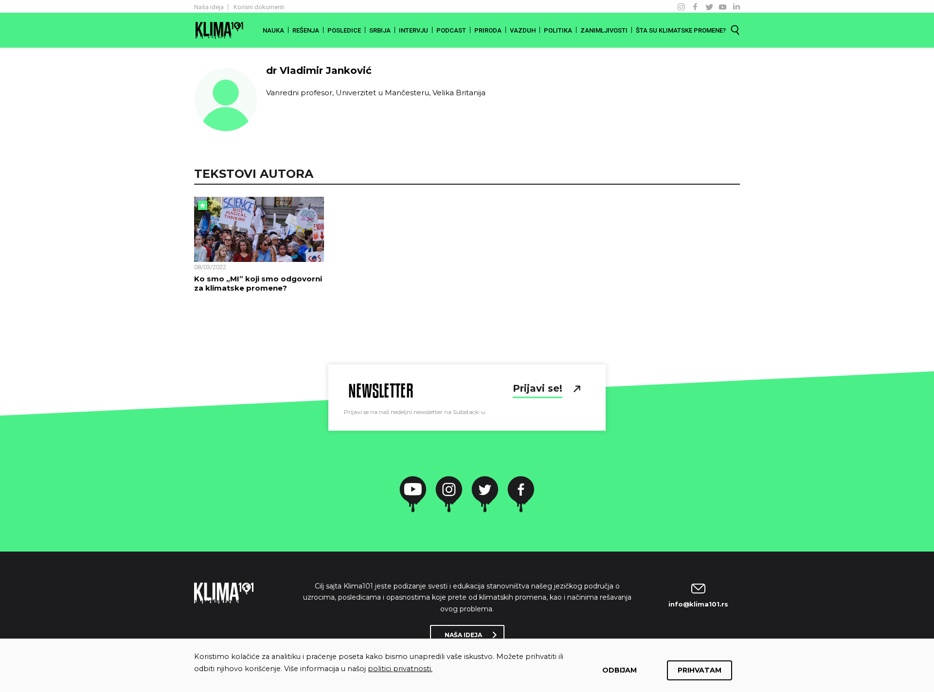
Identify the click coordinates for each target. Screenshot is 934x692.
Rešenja (305, 30)
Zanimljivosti (604, 30)
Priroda (488, 30)
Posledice (344, 30)
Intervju (413, 30)
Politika (558, 30)
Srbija (380, 30)
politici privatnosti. (400, 668)
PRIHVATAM (699, 670)
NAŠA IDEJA (463, 635)
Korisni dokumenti (259, 7)
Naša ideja (209, 7)
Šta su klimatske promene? (681, 30)
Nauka (273, 30)
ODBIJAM (619, 670)
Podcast (451, 30)
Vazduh (523, 30)
